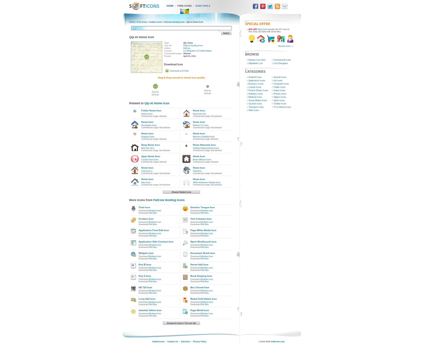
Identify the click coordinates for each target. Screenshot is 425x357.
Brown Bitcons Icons (202, 159)
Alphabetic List (256, 63)
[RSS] (277, 8)
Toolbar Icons (155, 22)
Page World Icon (199, 310)
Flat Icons (197, 171)
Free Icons (184, 5)
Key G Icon (145, 276)
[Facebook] (255, 8)
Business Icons (256, 84)
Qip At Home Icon (156, 103)
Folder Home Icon (151, 110)
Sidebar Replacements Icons (206, 148)
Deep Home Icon (150, 145)
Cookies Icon (146, 218)
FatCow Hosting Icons (174, 22)
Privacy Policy (200, 341)
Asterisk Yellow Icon (150, 310)
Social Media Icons (258, 100)
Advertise (185, 341)
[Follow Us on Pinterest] (262, 8)
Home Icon (199, 110)
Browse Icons (284, 46)
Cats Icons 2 (146, 171)
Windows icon (154, 210)
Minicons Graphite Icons (204, 137)
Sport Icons (279, 100)
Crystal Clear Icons (149, 159)
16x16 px (207, 93)
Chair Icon (144, 207)
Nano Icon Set (199, 114)
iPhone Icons (280, 93)
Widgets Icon (146, 253)
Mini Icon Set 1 (148, 148)
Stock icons (262, 29)
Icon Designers (281, 63)
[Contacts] (284, 8)
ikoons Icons (147, 114)
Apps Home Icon (150, 156)
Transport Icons (256, 107)
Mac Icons (145, 182)
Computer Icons (281, 84)
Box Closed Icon (199, 287)
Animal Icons (280, 77)
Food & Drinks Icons (258, 90)
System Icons (255, 103)
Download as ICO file (179, 71)
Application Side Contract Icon (156, 241)
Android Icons (255, 77)
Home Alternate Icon (204, 145)
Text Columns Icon (201, 218)
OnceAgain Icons (149, 125)
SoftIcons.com (278, 341)
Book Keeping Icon (201, 276)
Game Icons (279, 90)
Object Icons (280, 97)
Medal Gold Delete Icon (203, 299)
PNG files (152, 213)
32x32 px (155, 95)
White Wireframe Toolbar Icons (206, 182)
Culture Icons (255, 87)
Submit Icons (158, 341)
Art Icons (278, 80)
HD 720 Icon (145, 287)
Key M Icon (145, 264)
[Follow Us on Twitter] (270, 8)
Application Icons (257, 80)
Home (170, 5)
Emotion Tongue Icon (202, 207)
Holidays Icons (256, 93)
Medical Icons (255, 97)
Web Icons (254, 110)
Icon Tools (203, 5)
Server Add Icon (199, 264)
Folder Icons (280, 87)
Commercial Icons (282, 60)
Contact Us (172, 341)
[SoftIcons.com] (144, 9)
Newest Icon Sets (257, 60)
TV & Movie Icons (282, 107)
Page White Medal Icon (203, 230)
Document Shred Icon (202, 253)
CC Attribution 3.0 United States (197, 51)
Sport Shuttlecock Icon (203, 241)
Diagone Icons (147, 137)
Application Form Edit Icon (154, 230)
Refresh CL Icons (201, 125)
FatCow (186, 48)
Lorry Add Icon (147, 299)
